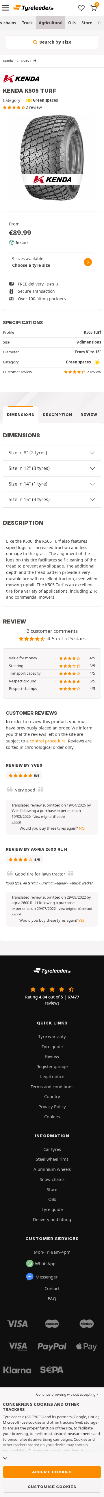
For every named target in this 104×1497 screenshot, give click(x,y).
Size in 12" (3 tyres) (29, 468)
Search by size (55, 42)
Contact (52, 1288)
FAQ (52, 1298)
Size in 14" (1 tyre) (28, 484)
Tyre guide (52, 1046)
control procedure (48, 741)
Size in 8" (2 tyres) (28, 452)
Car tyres (52, 1149)
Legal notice (52, 1076)
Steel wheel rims (52, 1159)
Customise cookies (52, 1486)
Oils (72, 22)
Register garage (52, 1066)
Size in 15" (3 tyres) (29, 499)
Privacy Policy (52, 1106)
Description (57, 414)
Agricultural (50, 22)
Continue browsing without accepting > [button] (67, 1394)
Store (86, 22)
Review (89, 414)
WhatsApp (45, 1263)
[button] (49, 817)
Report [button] (16, 822)
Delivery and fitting (52, 1219)
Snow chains (52, 1179)
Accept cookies (52, 1472)
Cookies (52, 1116)
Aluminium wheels (52, 1169)
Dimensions (20, 414)
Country (52, 1096)
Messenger (46, 1277)
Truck (27, 22)
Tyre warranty (52, 1036)
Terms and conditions (52, 1086)
